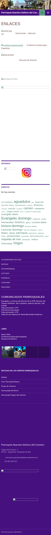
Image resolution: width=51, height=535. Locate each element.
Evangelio (5, 278)
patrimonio (33, 233)
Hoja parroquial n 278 (9, 312)
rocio (47, 236)
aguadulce (22, 201)
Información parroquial (10, 310)
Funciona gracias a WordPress (11, 532)
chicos (3, 211)
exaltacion (36, 219)
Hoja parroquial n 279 (9, 308)
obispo (12, 233)
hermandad (7, 222)
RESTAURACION (37, 236)
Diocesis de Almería (9, 339)
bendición (30, 205)
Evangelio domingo (16, 218)
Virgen (18, 243)
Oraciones (5, 287)
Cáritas (4, 377)
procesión (25, 236)
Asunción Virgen (7, 205)
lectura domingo (12, 226)
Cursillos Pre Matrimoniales (33, 211)
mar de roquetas (30, 230)
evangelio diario (9, 214)
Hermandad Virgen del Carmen (13, 395)
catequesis (39, 208)
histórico (20, 222)
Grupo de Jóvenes (8, 386)
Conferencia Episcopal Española (14, 337)
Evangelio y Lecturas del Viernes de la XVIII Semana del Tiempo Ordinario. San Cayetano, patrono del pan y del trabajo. (23, 303)
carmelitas (19, 208)
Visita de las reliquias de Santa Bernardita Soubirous (21, 314)
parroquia (21, 232)
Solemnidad (6, 243)
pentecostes (13, 236)
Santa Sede (5, 334)
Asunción (39, 202)
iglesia (28, 222)
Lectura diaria (39, 222)
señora (34, 239)
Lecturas (5, 273)
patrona (41, 233)
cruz (21, 212)
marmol (40, 230)
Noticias (4, 264)
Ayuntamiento (20, 205)
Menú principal (48, 13)
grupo (44, 219)
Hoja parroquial (8, 269)
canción (11, 208)
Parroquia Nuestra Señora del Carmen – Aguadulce (20, 12)
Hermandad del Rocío (9, 391)
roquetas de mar (11, 239)
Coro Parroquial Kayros (10, 382)
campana (4, 208)
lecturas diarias (31, 226)
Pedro (3, 236)
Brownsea (38, 205)
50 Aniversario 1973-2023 (11, 260)
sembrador (26, 240)
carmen (28, 208)
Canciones (5, 282)
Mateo (4, 233)
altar (32, 202)
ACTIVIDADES (7, 202)
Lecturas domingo (12, 229)
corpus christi (12, 211)
